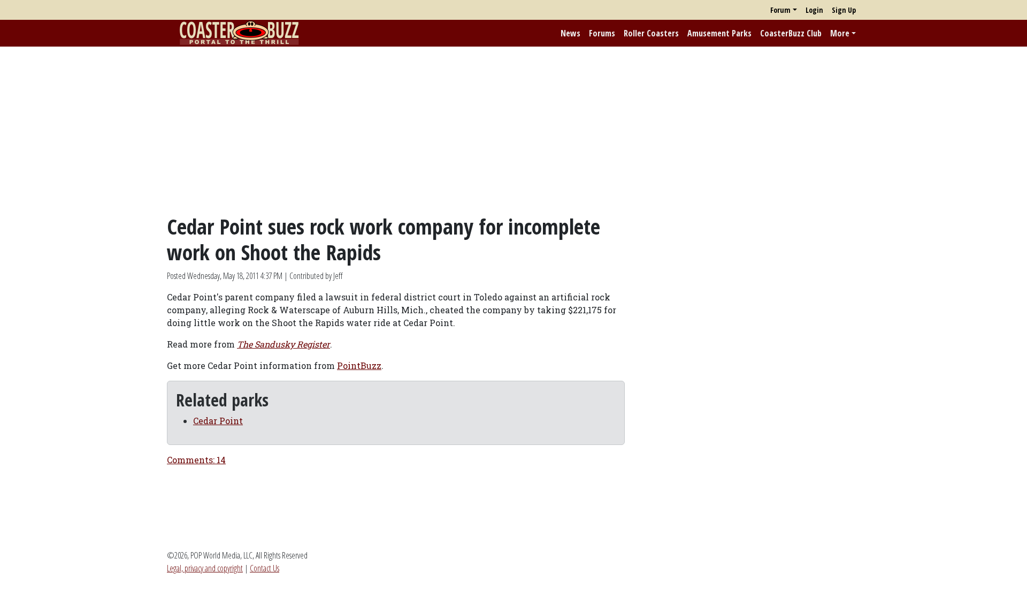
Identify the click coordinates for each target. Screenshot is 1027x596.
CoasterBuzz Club (791, 33)
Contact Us (264, 568)
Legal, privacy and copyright (205, 568)
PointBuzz (359, 365)
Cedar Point (218, 420)
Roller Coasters (651, 33)
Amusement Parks (719, 33)
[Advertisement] (513, 130)
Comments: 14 (196, 459)
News (570, 33)
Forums (602, 33)
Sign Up (844, 10)
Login (814, 10)
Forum (780, 10)
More (839, 33)
